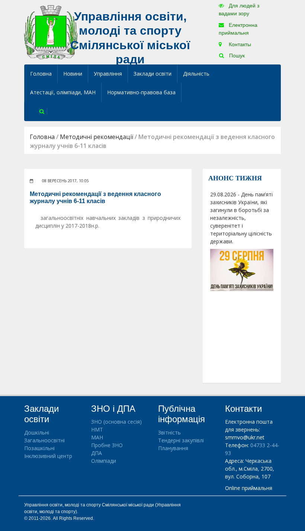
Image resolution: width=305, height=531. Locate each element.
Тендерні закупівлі (181, 440)
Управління (108, 73)
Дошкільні (36, 432)
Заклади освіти (152, 73)
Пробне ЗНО (107, 445)
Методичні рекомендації (96, 137)
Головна (41, 73)
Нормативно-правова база (141, 92)
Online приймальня (248, 488)
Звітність (169, 432)
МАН (97, 437)
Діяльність (196, 73)
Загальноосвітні (44, 440)
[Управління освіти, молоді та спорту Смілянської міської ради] (50, 32)
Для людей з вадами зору (239, 9)
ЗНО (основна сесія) (116, 421)
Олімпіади (103, 460)
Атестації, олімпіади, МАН (63, 92)
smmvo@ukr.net (244, 437)
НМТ (97, 429)
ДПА (96, 452)
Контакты (239, 44)
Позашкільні (39, 448)
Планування (173, 448)
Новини (72, 73)
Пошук (236, 56)
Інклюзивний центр (48, 455)
